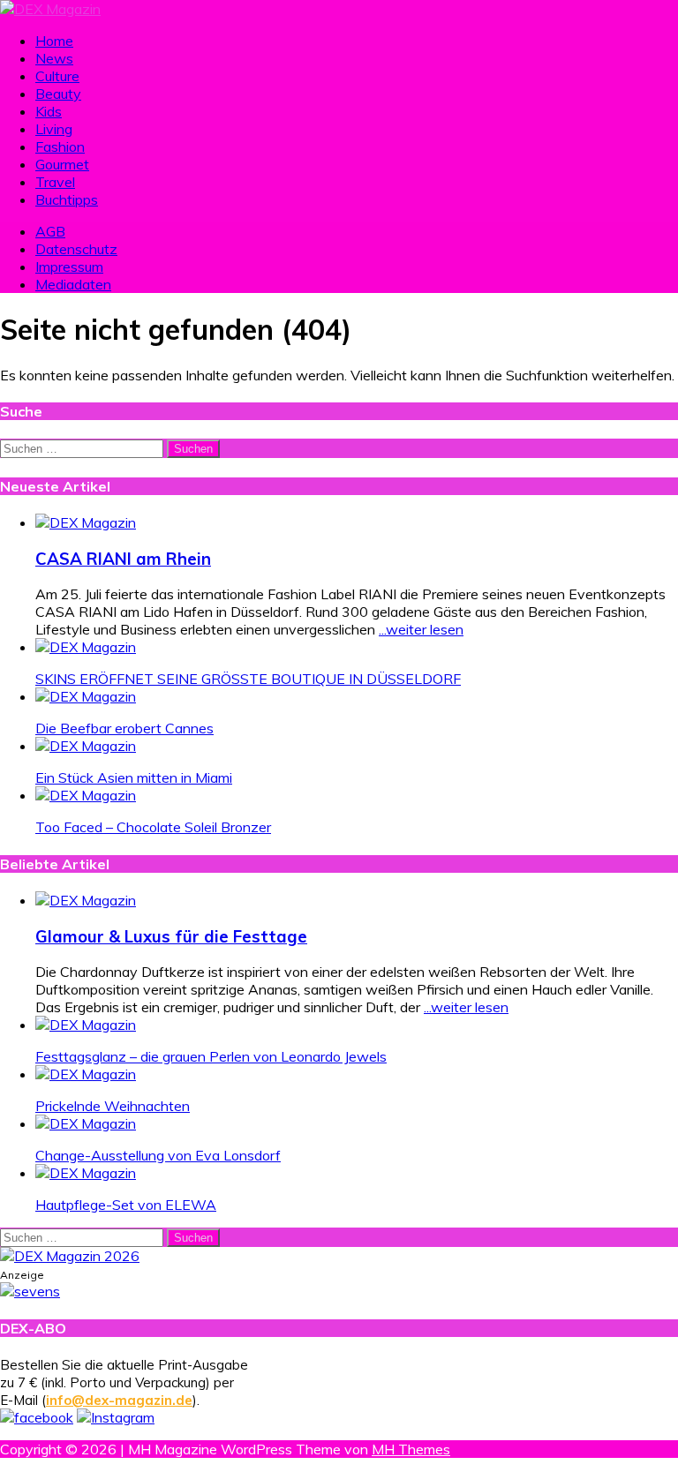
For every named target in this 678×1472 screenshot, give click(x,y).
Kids (48, 111)
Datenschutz (76, 249)
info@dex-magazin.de (119, 1400)
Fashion (60, 146)
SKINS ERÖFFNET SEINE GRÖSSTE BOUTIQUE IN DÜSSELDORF (248, 678)
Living (53, 129)
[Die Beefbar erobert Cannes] (85, 696)
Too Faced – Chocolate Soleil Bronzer (153, 827)
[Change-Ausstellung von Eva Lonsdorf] (85, 1123)
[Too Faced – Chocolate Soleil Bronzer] (85, 795)
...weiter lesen (421, 629)
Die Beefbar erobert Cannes (124, 728)
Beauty (58, 93)
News (54, 58)
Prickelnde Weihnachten (112, 1106)
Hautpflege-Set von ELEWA (125, 1204)
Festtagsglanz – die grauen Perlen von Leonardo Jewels (211, 1056)
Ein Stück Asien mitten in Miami (133, 777)
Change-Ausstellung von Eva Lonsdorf (158, 1155)
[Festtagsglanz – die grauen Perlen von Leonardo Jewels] (85, 1024)
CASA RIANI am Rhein (123, 558)
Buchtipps (66, 199)
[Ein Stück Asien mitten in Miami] (85, 746)
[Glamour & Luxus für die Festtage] (85, 900)
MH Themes (411, 1449)
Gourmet (62, 164)
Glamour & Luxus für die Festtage (171, 936)
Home (54, 40)
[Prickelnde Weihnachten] (85, 1074)
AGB (50, 231)
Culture (57, 76)
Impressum (69, 266)
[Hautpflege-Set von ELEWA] (85, 1173)
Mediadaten (73, 284)
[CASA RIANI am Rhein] (85, 522)
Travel (55, 182)
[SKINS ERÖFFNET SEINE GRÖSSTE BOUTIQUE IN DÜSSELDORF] (85, 647)
